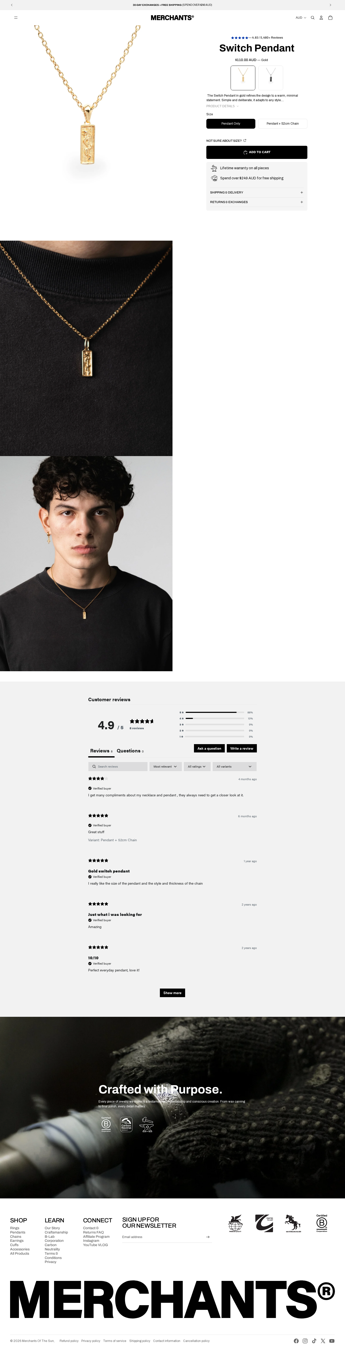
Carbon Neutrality (52, 1247)
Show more (172, 992)
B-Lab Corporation (54, 1239)
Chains (15, 1237)
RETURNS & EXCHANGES (229, 202)
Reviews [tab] (101, 750)
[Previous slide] (11, 5)
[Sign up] (208, 1237)
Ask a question (209, 748)
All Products (19, 1253)
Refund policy (69, 1341)
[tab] (130, 751)
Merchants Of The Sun (38, 1341)
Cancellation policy (196, 1341)
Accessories (20, 1249)
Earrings (16, 1241)
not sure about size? (224, 141)
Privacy (50, 1262)
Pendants (17, 1232)
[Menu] (16, 17)
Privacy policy (90, 1341)
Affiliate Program (96, 1237)
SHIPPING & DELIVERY (226, 192)
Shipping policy (139, 1341)
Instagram (91, 1241)
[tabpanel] (172, 882)
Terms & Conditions (53, 1256)
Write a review (241, 748)
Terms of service (114, 1341)
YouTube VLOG (95, 1245)
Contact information (166, 1341)
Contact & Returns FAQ (93, 1230)
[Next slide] (330, 5)
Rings (14, 1228)
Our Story (52, 1228)
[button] (216, 712)
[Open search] (312, 17)
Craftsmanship (56, 1232)
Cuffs (14, 1245)
